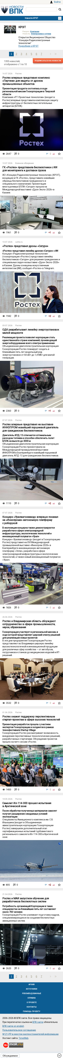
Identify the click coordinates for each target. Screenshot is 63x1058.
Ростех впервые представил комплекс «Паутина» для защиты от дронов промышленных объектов (26, 80)
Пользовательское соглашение (19, 1030)
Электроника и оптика (41, 34)
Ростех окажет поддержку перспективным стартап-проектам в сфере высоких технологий (31, 718)
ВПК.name (37, 1022)
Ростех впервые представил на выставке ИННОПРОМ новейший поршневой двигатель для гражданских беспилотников (30, 427)
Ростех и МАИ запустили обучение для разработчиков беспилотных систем (25, 900)
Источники (31, 989)
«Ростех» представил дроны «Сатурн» (25, 246)
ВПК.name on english (13, 1026)
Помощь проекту (31, 1011)
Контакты (32, 1007)
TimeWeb (23, 1038)
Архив (32, 984)
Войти (57, 2)
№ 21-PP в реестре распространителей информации (30, 1034)
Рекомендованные (31, 993)
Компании (34, 31)
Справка (31, 998)
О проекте (32, 1002)
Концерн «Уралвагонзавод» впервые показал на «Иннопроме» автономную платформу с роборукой (30, 520)
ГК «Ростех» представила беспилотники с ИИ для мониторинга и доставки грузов (29, 169)
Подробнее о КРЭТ (28, 46)
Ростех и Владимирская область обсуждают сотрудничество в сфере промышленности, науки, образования (29, 624)
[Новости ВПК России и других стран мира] (12, 13)
